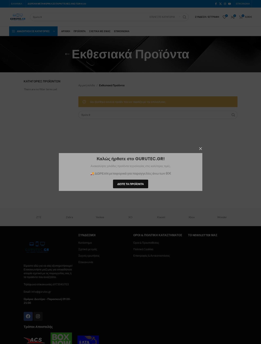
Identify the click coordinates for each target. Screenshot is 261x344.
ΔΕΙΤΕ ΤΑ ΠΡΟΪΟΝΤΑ (130, 184)
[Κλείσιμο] (200, 148)
